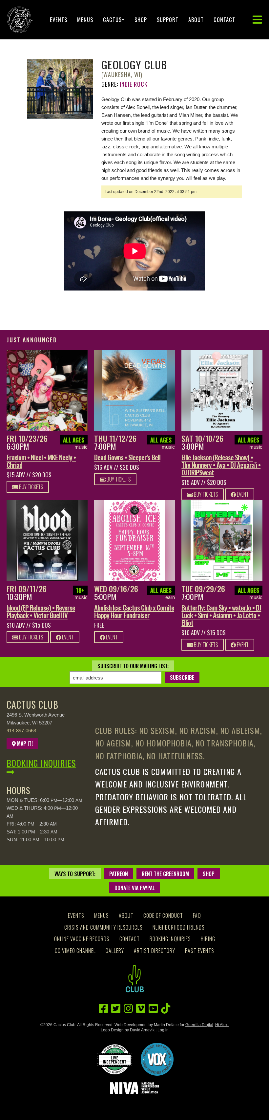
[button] (257, 19)
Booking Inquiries (41, 763)
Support (167, 19)
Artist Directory (154, 951)
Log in (163, 1030)
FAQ (197, 915)
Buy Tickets (30, 487)
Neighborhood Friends (179, 927)
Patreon (118, 874)
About (196, 19)
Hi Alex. (222, 1025)
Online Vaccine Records (82, 939)
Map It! (24, 743)
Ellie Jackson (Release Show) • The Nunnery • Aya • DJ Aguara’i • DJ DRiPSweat (220, 464)
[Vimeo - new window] (140, 1009)
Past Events (199, 951)
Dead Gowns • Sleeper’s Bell (127, 457)
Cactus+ (114, 19)
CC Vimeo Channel (75, 951)
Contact (224, 19)
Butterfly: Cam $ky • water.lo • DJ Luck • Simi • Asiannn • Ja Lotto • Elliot (221, 615)
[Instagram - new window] (128, 1009)
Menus (85, 19)
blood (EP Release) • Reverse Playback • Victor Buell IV (41, 611)
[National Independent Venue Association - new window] (134, 1088)
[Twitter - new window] (116, 1009)
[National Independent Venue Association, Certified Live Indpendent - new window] (114, 1059)
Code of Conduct (163, 915)
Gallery (115, 951)
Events (58, 19)
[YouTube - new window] (153, 1009)
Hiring (208, 939)
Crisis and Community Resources (103, 927)
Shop (140, 19)
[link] (47, 390)
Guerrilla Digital (199, 1025)
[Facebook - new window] (103, 1009)
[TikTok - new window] (165, 1009)
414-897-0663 (21, 730)
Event (242, 494)
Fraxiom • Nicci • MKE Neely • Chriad (41, 461)
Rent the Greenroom (165, 874)
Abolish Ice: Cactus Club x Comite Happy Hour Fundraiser (134, 611)
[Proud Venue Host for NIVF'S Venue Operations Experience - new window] (157, 1059)
